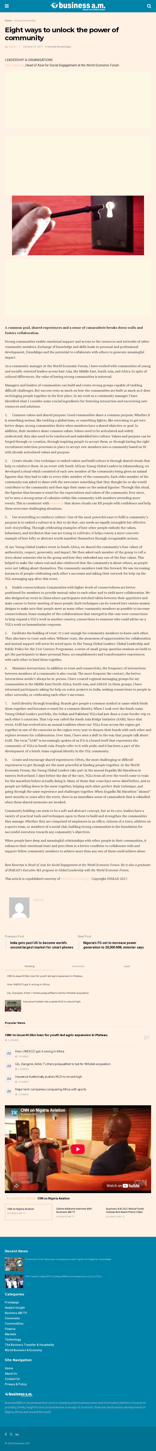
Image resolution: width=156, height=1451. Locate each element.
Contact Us (12, 1379)
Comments (12, 1318)
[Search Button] (149, 6)
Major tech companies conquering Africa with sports (50, 1089)
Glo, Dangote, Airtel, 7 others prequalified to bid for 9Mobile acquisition (48, 992)
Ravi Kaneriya (14, 65)
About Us (11, 1373)
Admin (12, 46)
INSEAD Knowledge (75, 878)
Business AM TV (16, 1313)
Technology (13, 1339)
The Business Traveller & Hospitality (29, 1344)
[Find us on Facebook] (6, 1434)
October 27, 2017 (33, 46)
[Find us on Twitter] (11, 1434)
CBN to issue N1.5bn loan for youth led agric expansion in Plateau (44, 975)
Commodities (14, 1323)
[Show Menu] (7, 6)
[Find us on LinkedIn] (17, 1434)
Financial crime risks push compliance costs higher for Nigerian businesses (68, 1259)
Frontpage (12, 1302)
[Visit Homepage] (78, 6)
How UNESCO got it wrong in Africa (28, 984)
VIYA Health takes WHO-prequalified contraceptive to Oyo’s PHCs (63, 1276)
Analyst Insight (15, 1307)
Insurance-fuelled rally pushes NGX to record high (52, 1001)
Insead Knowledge (25, 20)
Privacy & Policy (16, 1384)
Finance (10, 1329)
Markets (10, 1334)
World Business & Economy (23, 1350)
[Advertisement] (78, 99)
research (57, 503)
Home (8, 20)
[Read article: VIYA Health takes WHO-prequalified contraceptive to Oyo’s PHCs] (14, 1281)
